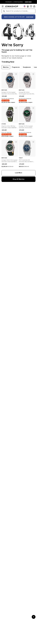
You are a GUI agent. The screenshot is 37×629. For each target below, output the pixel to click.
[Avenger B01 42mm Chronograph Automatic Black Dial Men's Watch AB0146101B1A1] (33, 74)
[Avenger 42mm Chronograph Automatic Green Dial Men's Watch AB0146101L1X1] (16, 142)
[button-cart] (34, 6)
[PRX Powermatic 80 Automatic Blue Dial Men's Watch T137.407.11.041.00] (33, 142)
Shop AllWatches (18, 179)
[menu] (3, 6)
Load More (18, 173)
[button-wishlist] (31, 6)
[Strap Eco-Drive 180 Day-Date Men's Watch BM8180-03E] (16, 108)
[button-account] (28, 6)
